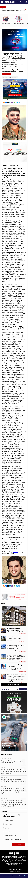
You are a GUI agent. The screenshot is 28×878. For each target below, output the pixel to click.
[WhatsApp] (14, 102)
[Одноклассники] (4, 102)
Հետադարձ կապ (11, 869)
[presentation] (22, 11)
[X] (8, 102)
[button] (24, 557)
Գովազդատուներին (14, 871)
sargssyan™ (22, 875)
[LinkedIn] (10, 102)
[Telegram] (19, 102)
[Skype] (17, 102)
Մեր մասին (19, 869)
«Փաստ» (15, 552)
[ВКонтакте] (6, 102)
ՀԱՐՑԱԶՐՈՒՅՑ (7, 74)
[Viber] (12, 102)
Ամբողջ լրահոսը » (14, 684)
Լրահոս (3, 603)
